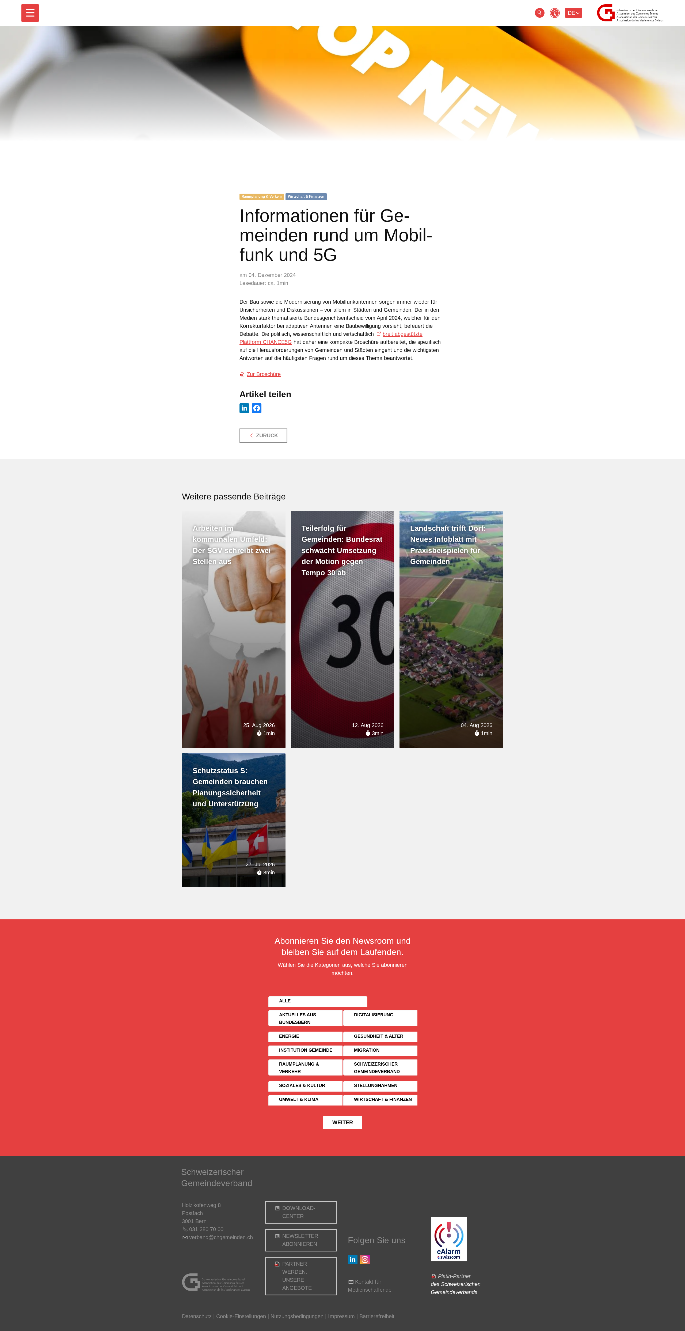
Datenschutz (197, 1316)
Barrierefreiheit (376, 1316)
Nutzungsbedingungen (297, 1316)
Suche (540, 13)
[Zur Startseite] (630, 12)
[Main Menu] (30, 13)
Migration (366, 1050)
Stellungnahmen (375, 1085)
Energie (289, 1036)
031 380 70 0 (204, 1229)
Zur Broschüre (264, 374)
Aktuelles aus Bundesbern (297, 1018)
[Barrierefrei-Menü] (555, 13)
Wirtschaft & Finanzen (306, 196)
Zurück (267, 435)
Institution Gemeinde (305, 1050)
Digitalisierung (373, 1014)
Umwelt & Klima (298, 1099)
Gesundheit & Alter (378, 1036)
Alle (285, 1000)
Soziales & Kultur (302, 1085)
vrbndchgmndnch (221, 1237)
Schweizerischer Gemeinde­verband (377, 1068)
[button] (30, 13)
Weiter (342, 1122)
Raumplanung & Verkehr (262, 196)
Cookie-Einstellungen (242, 1316)
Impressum (341, 1316)
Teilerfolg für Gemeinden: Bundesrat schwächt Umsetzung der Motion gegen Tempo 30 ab (342, 550)
